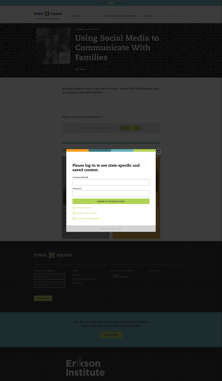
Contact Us (104, 228)
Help (120, 228)
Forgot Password (84, 207)
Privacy (113, 228)
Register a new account (86, 213)
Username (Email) (80, 177)
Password (76, 188)
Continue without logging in (88, 218)
